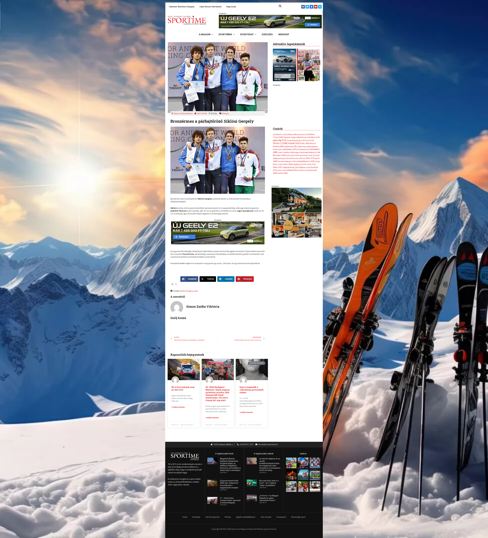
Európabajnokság (296, 193)
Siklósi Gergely (186, 291)
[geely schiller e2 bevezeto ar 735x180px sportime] (217, 232)
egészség (280, 193)
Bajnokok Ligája (291, 191)
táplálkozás (299, 217)
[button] (280, 6)
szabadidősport (305, 214)
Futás (184, 517)
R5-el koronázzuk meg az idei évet (182, 388)
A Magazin (204, 34)
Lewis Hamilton (286, 206)
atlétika (292, 188)
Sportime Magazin (287, 214)
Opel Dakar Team (307, 208)
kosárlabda (303, 203)
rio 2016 (308, 211)
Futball (294, 196)
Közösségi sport (298, 517)
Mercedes (279, 208)
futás (304, 196)
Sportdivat (247, 34)
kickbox (291, 202)
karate (281, 203)
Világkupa (304, 220)
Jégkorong (303, 200)
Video (277, 220)
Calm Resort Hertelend (210, 6)
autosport (303, 188)
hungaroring (290, 199)
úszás (283, 226)
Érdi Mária (303, 223)
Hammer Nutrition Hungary (181, 6)
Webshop (283, 34)
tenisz (287, 217)
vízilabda (291, 223)
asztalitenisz (280, 188)
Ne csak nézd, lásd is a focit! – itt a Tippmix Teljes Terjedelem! (269, 483)
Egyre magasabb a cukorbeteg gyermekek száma (252, 390)
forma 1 (280, 196)
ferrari (309, 193)
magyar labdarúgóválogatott (307, 206)
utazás (311, 217)
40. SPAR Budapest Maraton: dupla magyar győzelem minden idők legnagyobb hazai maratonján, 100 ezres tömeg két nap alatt (217, 394)
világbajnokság (290, 220)
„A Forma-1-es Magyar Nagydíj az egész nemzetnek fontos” (269, 498)
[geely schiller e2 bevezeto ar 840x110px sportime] (270, 21)
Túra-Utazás (266, 517)
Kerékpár (196, 517)
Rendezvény (295, 212)
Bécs (315, 190)
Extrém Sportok (212, 517)
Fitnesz (228, 517)
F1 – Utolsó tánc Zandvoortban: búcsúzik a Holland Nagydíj (230, 500)
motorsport (292, 208)
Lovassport (281, 517)
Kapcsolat (231, 6)
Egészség (267, 34)
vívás (196, 291)
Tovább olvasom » (178, 407)
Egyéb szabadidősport (245, 517)
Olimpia (225, 113)
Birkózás (305, 191)
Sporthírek (225, 34)
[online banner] (297, 265)
